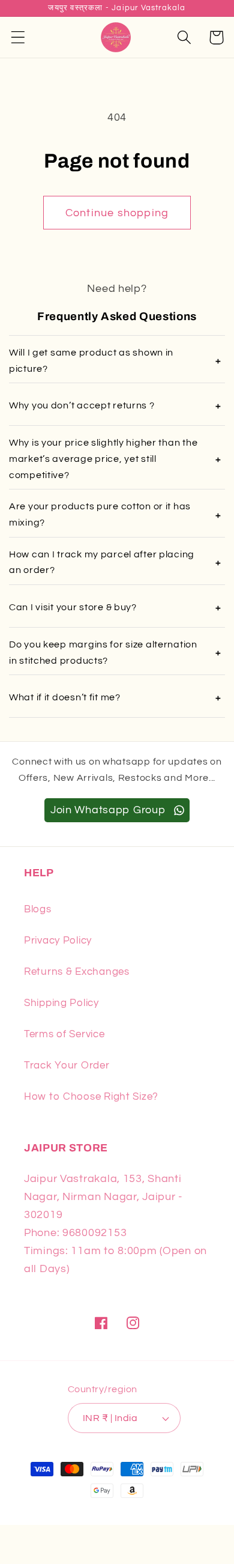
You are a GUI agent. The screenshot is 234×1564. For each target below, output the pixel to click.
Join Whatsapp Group (109, 810)
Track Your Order (67, 1065)
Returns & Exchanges (77, 971)
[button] (18, 37)
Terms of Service (64, 1034)
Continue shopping (117, 213)
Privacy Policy (58, 940)
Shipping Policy (61, 1003)
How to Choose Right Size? (91, 1096)
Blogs (38, 909)
